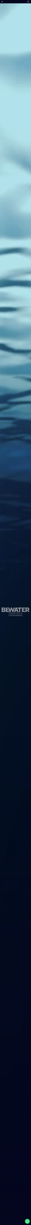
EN (2, 1)
